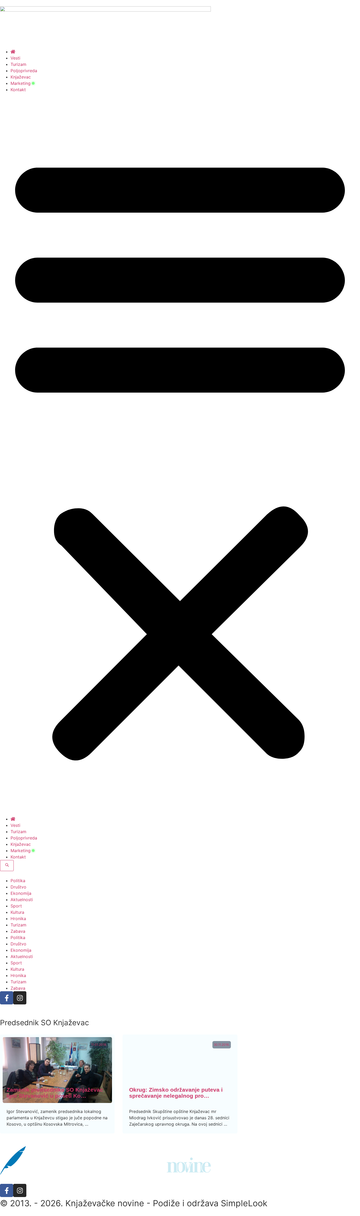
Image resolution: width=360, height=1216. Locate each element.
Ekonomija (21, 893)
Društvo (18, 887)
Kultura (17, 912)
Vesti (15, 58)
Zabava (18, 931)
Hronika (18, 918)
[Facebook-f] (6, 997)
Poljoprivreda (24, 70)
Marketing (21, 83)
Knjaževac (21, 77)
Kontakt (18, 89)
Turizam (18, 64)
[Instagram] (19, 997)
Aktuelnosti (22, 899)
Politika (18, 880)
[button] (180, 454)
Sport (16, 906)
